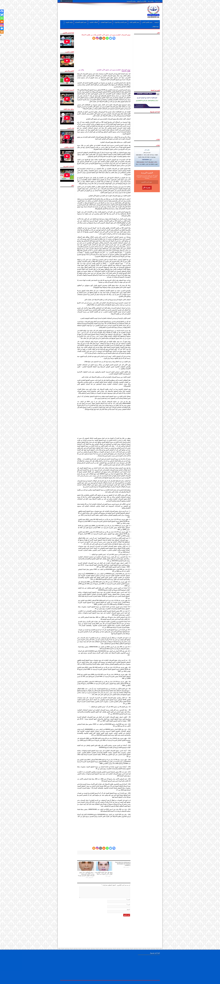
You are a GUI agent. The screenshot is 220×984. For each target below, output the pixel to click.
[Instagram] (97, 38)
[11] (110, 250)
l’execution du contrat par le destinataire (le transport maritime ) (122, 864)
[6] (101, 165)
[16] (127, 345)
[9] (96, 208)
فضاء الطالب (155, 26)
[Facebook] (113, 38)
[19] (125, 386)
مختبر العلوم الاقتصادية (81, 22)
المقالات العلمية (94, 22)
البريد (128, 904)
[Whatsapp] (107, 38)
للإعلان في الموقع (141, 1)
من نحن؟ (157, 1)
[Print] (103, 38)
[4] (93, 92)
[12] (96, 271)
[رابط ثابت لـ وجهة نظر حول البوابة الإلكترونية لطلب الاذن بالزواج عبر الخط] (103, 866)
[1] (102, 79)
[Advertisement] (99, 10)
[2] (85, 90)
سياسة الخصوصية (131, 1)
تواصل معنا (150, 1)
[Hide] (0, 35)
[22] (100, 465)
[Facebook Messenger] (2, 28)
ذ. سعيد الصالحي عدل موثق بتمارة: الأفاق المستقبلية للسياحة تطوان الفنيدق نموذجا (86, 874)
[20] (80, 393)
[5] (94, 149)
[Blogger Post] (100, 38)
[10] (124, 246)
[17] (86, 353)
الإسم (128, 899)
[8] (80, 183)
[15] (105, 336)
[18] (86, 361)
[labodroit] (153, 11)
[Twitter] (110, 38)
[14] (100, 327)
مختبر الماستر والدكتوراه (121, 22)
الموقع (128, 909)
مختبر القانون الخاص (147, 22)
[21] (86, 409)
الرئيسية (157, 22)
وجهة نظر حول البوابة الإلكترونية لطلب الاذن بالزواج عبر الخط (103, 873)
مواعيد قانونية (69, 22)
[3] (116, 92)
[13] (94, 287)
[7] (125, 174)
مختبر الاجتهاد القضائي (106, 22)
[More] (93, 38)
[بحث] (61, 1)
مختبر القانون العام (134, 22)
